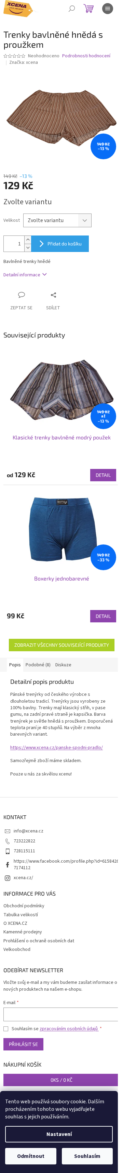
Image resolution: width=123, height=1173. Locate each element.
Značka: (23, 62)
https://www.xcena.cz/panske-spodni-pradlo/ (56, 747)
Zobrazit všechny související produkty (61, 645)
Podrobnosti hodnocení (86, 56)
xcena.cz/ (23, 877)
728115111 (24, 851)
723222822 (24, 841)
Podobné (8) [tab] (38, 665)
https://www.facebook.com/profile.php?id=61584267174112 (66, 864)
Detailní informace (21, 275)
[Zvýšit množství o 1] (27, 240)
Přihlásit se (23, 1044)
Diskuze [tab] (63, 665)
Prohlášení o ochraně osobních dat (38, 941)
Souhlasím (87, 1156)
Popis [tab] (15, 665)
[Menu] (107, 8)
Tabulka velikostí (20, 914)
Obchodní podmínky (23, 905)
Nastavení (59, 1134)
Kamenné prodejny (22, 932)
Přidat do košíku (64, 243)
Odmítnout (30, 1156)
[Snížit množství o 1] (27, 248)
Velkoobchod (16, 949)
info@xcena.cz (28, 831)
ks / (61, 1080)
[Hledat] (72, 8)
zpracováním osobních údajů (69, 1028)
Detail (103, 475)
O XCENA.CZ (15, 923)
